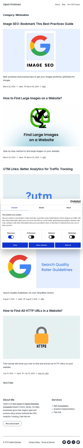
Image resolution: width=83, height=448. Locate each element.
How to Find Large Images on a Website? (32, 98)
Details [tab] (41, 207)
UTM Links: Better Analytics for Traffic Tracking (38, 169)
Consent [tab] (14, 207)
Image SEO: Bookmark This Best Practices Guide (38, 24)
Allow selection (41, 245)
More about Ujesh (12, 424)
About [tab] (68, 207)
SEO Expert (17, 404)
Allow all (68, 245)
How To (41, 373)
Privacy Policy (34, 442)
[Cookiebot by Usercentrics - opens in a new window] (72, 201)
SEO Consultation (61, 406)
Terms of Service (48, 442)
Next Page (8, 382)
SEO (44, 87)
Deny (15, 245)
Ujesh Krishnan (12, 4)
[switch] (31, 237)
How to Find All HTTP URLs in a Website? (32, 310)
